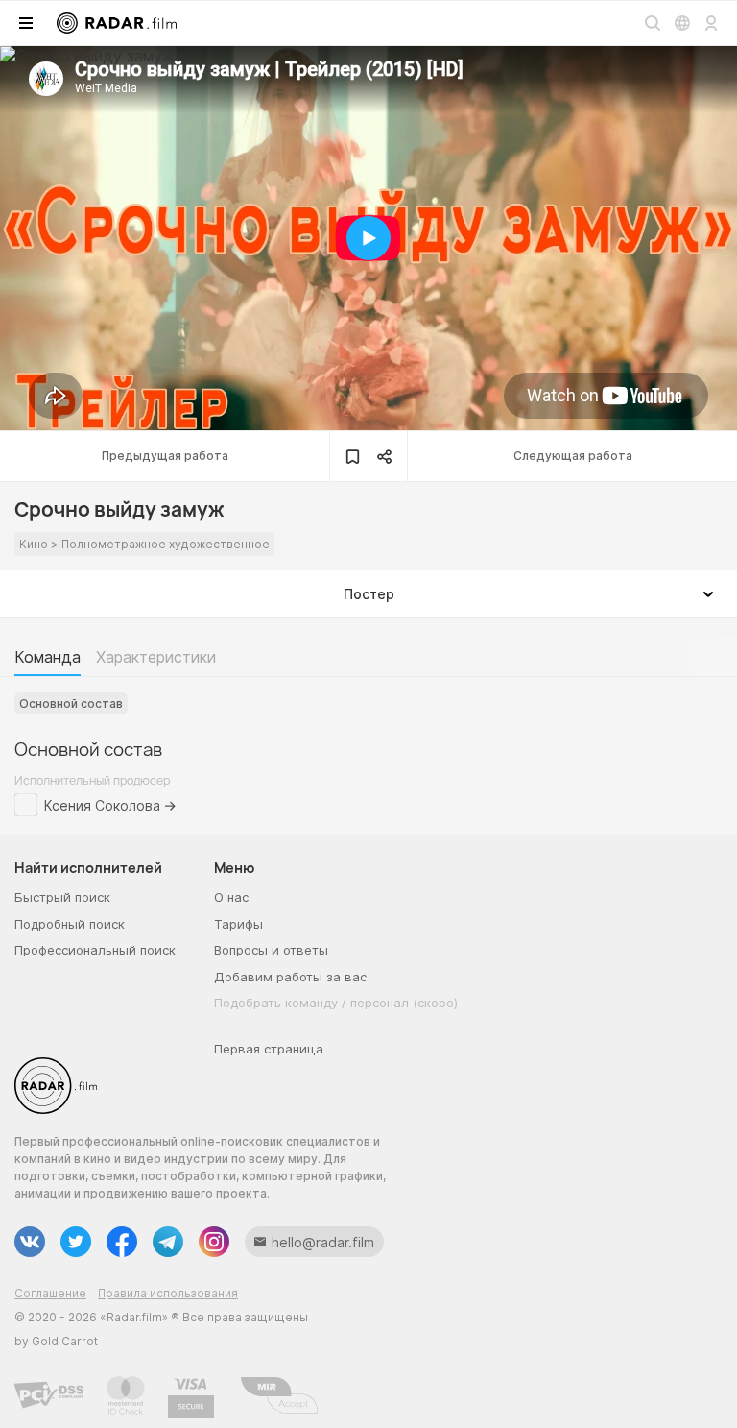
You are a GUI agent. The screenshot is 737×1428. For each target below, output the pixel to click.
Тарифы (238, 924)
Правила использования (168, 1293)
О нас (231, 897)
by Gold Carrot (56, 1341)
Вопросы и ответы (271, 949)
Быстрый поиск (62, 897)
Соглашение (50, 1293)
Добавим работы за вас (290, 976)
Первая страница (268, 1048)
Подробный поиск (69, 924)
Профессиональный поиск (95, 949)
